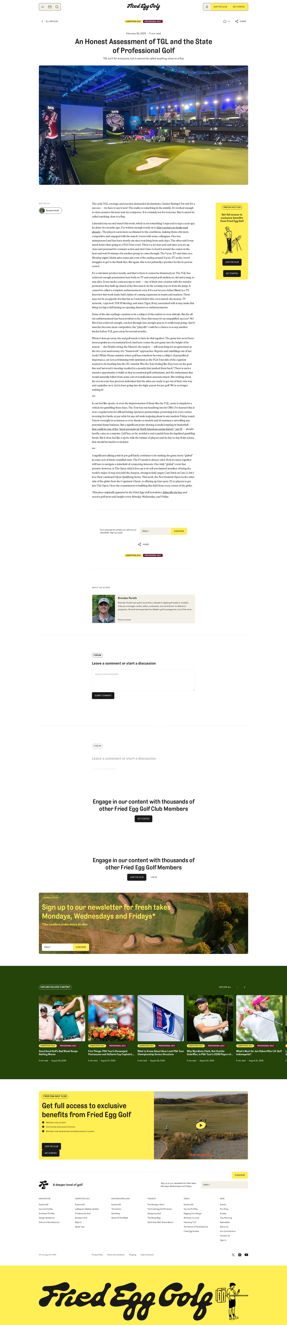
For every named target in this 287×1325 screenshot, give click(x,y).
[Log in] (206, 6)
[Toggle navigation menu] (42, 6)
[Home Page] (143, 7)
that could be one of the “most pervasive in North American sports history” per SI (137, 429)
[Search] (57, 6)
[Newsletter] (49, 6)
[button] (240, 21)
